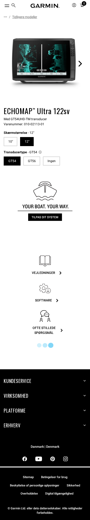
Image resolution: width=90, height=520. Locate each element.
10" (10, 141)
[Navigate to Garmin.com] (45, 6)
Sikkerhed (73, 485)
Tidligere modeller (24, 17)
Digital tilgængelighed (59, 493)
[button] (23, 152)
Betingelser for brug (54, 477)
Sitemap (28, 477)
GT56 (32, 161)
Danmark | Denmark (45, 447)
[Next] (80, 63)
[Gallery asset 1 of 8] (45, 63)
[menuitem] (13, 6)
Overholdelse (29, 493)
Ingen (52, 161)
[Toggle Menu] (3, 4)
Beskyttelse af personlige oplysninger (34, 485)
